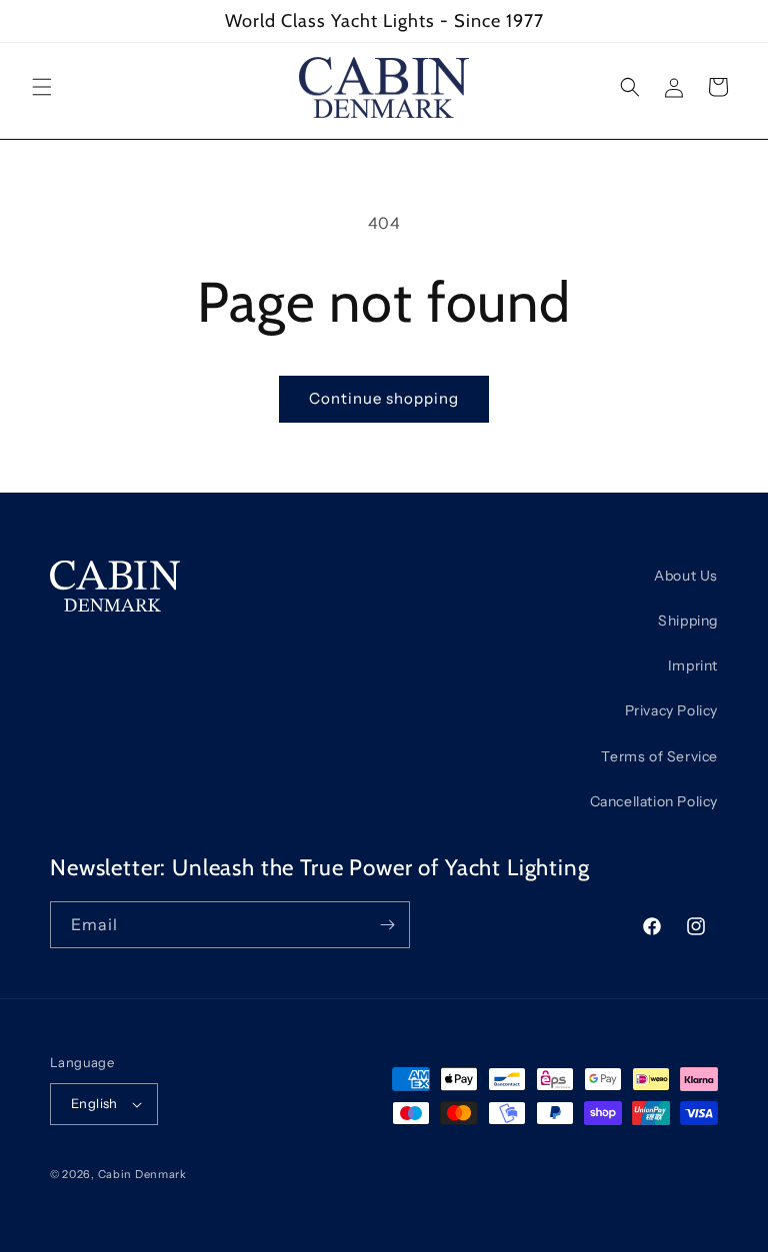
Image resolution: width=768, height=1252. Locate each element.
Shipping (688, 620)
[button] (42, 87)
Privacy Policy (671, 710)
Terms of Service (659, 756)
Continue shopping (384, 398)
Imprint (693, 665)
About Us (686, 576)
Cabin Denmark (142, 1174)
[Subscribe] (387, 924)
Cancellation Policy (654, 801)
